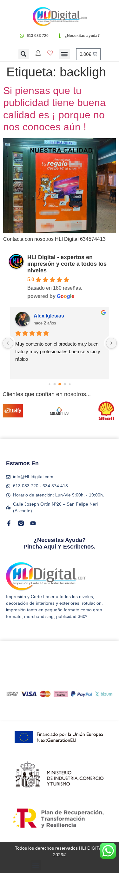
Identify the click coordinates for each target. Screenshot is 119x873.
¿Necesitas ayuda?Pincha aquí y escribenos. (59, 543)
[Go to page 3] (59, 384)
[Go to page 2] (54, 384)
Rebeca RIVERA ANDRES (65, 315)
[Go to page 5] (69, 384)
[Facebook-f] (9, 523)
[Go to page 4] (64, 384)
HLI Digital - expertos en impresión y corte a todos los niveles (67, 264)
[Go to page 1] (49, 384)
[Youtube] (33, 523)
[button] (23, 54)
